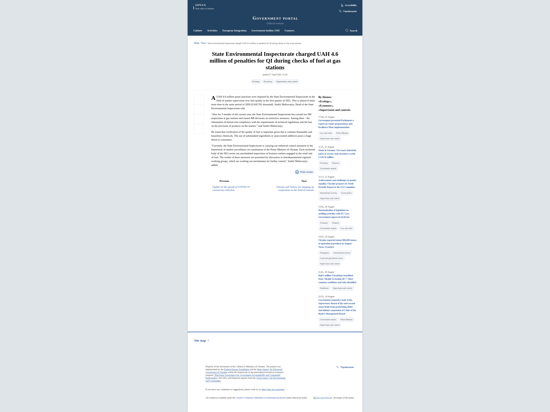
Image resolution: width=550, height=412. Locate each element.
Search (353, 30)
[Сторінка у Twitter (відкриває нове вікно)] (338, 30)
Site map (200, 340)
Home (196, 43)
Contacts (289, 30)
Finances (335, 163)
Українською (350, 11)
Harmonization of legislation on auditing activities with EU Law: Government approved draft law (334, 213)
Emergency (324, 253)
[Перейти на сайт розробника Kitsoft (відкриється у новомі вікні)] (322, 400)
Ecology (256, 81)
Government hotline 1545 (266, 30)
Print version (306, 172)
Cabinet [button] (197, 30)
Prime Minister (342, 133)
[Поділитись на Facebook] (199, 100)
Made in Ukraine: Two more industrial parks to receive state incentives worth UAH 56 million (337, 153)
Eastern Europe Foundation (236, 369)
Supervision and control (287, 81)
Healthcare (324, 288)
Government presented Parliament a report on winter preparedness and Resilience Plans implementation (336, 123)
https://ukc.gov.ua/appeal (273, 389)
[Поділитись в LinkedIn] (199, 129)
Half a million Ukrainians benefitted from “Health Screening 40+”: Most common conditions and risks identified (337, 279)
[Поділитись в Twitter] (199, 109)
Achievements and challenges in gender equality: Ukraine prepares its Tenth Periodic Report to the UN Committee (337, 183)
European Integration (234, 30)
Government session (328, 168)
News (203, 43)
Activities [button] (212, 30)
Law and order (326, 133)
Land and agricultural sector (331, 258)
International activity (328, 193)
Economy (268, 81)
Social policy (346, 193)
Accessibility (351, 5)
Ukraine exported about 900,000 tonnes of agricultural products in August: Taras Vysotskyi (337, 243)
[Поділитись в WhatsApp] (199, 119)
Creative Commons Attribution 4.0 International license (261, 398)
